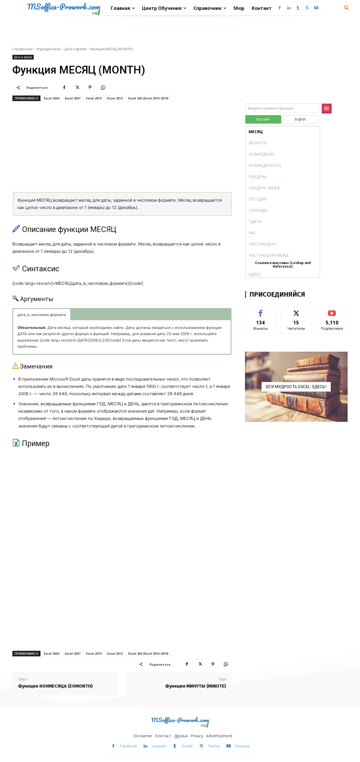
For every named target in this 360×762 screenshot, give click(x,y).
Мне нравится (261, 310)
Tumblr (187, 746)
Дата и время (75, 49)
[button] (346, 8)
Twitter (214, 746)
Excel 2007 (72, 98)
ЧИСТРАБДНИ (262, 244)
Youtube (242, 746)
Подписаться (332, 310)
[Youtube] (316, 8)
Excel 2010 (94, 98)
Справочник (22, 49)
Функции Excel (48, 49)
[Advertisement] (121, 148)
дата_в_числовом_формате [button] (41, 314)
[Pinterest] (90, 87)
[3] (296, 387)
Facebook (128, 746)
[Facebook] (279, 8)
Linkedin (159, 746)
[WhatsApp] (103, 87)
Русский (263, 119)
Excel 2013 (115, 98)
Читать (296, 310)
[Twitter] (307, 8)
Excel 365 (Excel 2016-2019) (148, 98)
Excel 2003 (51, 98)
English (300, 119)
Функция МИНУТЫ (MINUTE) (195, 686)
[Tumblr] (298, 8)
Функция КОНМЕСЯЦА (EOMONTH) (55, 686)
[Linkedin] (288, 8)
